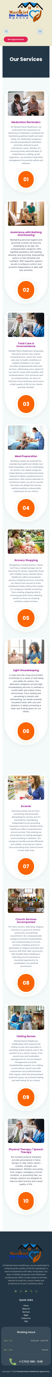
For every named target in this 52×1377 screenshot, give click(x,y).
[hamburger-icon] (40, 31)
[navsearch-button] (6, 31)
